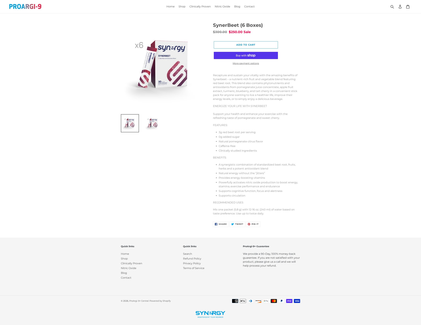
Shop (124, 258)
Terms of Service (193, 268)
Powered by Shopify (160, 300)
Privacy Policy (192, 263)
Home (125, 253)
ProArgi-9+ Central (139, 300)
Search (187, 253)
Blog (124, 272)
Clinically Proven (131, 263)
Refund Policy (192, 258)
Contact (126, 277)
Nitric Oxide (128, 268)
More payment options (246, 63)
